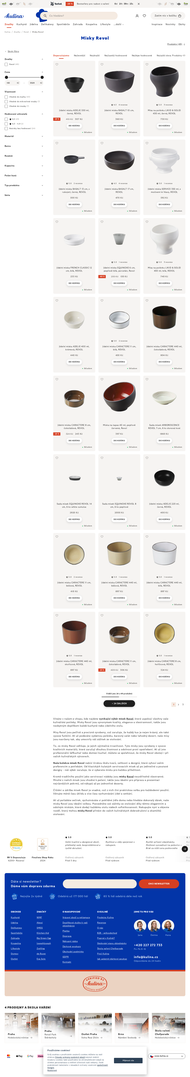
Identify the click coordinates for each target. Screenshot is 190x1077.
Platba (66, 931)
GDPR (66, 957)
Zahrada (15, 938)
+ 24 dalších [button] (119, 704)
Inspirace (157, 24)
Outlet (14, 959)
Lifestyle (15, 949)
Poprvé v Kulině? (106, 938)
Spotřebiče (16, 933)
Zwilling (41, 949)
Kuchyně (15, 918)
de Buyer (41, 954)
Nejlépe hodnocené (142, 56)
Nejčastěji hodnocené (115, 56)
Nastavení (52, 1070)
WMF (39, 918)
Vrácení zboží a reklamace (76, 918)
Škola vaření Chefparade (110, 949)
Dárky (181, 24)
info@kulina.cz (146, 957)
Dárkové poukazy (72, 946)
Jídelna (14, 923)
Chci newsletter (159, 884)
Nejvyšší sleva (164, 56)
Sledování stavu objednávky (112, 943)
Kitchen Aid (43, 933)
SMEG (40, 928)
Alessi (40, 923)
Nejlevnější (79, 56)
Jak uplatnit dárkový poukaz (112, 959)
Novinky (170, 24)
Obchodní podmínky (73, 952)
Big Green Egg (44, 938)
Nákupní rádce (70, 941)
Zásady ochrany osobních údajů (70, 1057)
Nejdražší (95, 56)
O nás (100, 928)
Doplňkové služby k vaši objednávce (75, 924)
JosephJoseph (44, 943)
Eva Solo (41, 959)
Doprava (67, 936)
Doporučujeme (61, 56)
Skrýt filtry (13, 51)
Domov (14, 954)
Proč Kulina (103, 954)
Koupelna (16, 943)
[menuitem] (9, 25)
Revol (129, 719)
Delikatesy (16, 928)
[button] (119, 56)
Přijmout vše (128, 1060)
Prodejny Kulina (105, 918)
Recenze (101, 923)
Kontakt (67, 962)
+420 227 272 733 (148, 945)
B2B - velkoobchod (107, 933)
